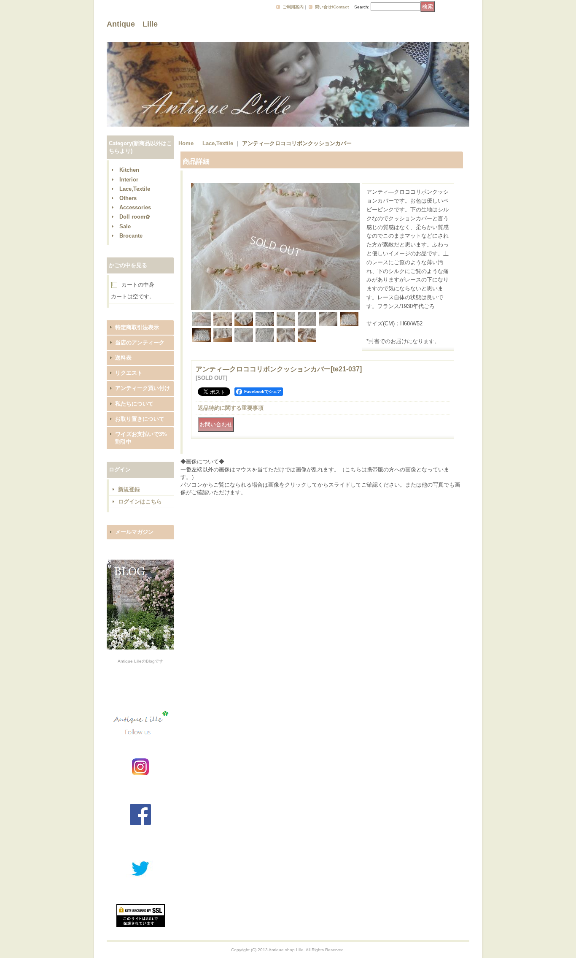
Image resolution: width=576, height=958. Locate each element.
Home (186, 143)
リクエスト (129, 373)
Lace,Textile (134, 189)
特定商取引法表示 (137, 327)
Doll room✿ (134, 217)
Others (128, 198)
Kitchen (129, 170)
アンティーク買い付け (142, 388)
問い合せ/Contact (332, 7)
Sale (125, 226)
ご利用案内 (293, 7)
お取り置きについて (139, 419)
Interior (128, 179)
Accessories (135, 207)
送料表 (123, 358)
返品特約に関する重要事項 (231, 408)
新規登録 (129, 489)
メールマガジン (134, 532)
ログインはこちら (140, 501)
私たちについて (134, 404)
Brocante (131, 236)
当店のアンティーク (139, 342)
